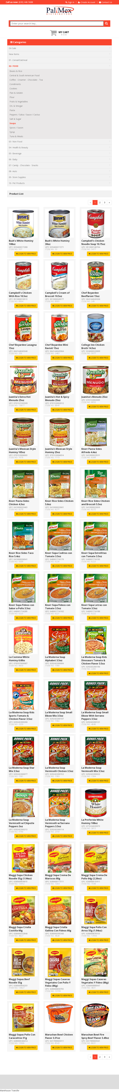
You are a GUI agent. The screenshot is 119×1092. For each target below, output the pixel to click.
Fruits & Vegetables (19, 101)
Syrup (12, 132)
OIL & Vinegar (16, 106)
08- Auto (13, 171)
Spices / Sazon (16, 127)
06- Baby (13, 159)
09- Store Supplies (17, 177)
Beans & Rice (16, 71)
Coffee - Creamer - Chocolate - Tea (26, 79)
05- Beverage (15, 153)
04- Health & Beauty (18, 147)
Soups (13, 123)
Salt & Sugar (15, 119)
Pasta (12, 110)
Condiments (15, 84)
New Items (14, 54)
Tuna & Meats (16, 136)
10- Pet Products (17, 183)
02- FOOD (13, 66)
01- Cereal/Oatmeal (18, 60)
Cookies (13, 88)
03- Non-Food (15, 141)
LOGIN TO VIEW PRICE (27, 253)
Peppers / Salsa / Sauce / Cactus (25, 114)
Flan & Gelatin (16, 92)
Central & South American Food (24, 75)
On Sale (12, 48)
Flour (12, 97)
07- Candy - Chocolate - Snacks (23, 165)
